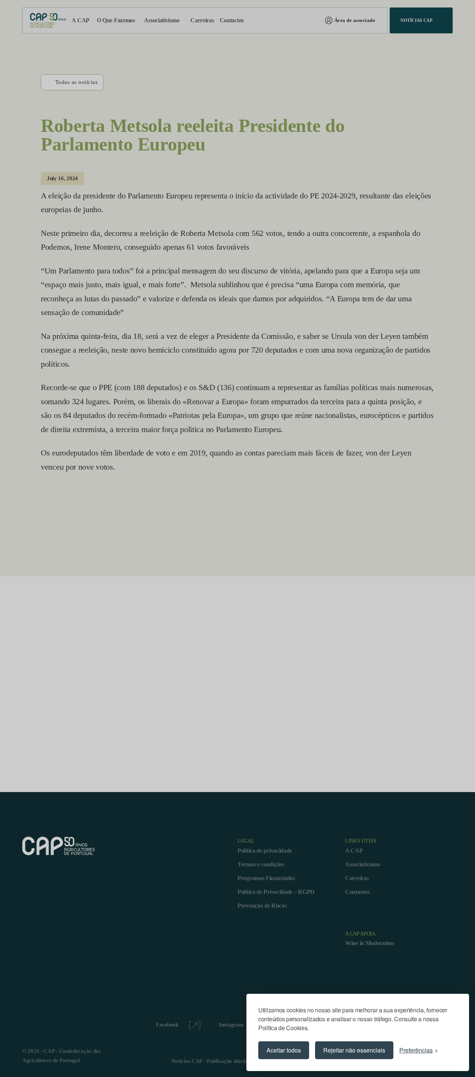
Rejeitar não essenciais (354, 1050)
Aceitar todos (283, 1050)
